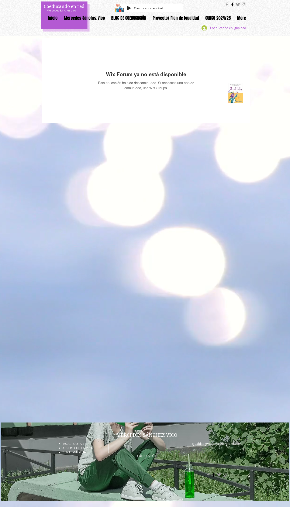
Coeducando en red (64, 6)
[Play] (129, 8)
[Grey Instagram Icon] (243, 4)
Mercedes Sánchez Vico (61, 10)
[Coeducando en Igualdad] (226, 4)
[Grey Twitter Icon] (238, 4)
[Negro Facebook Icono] (232, 4)
